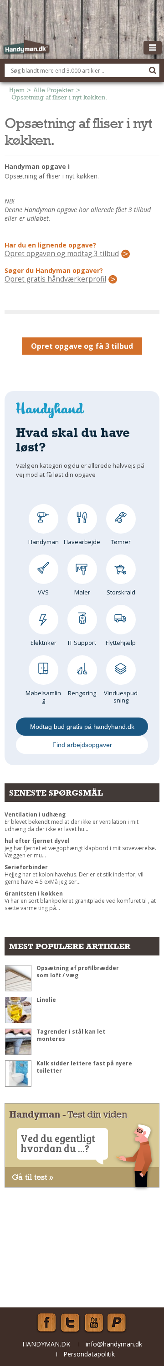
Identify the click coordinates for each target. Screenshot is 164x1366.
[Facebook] (46, 1323)
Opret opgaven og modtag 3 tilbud (62, 253)
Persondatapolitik (89, 1354)
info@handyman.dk (114, 1344)
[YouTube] (94, 1323)
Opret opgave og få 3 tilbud (82, 346)
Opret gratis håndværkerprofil (55, 279)
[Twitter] (70, 1323)
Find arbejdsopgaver (82, 744)
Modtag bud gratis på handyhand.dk (82, 726)
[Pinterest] (117, 1323)
